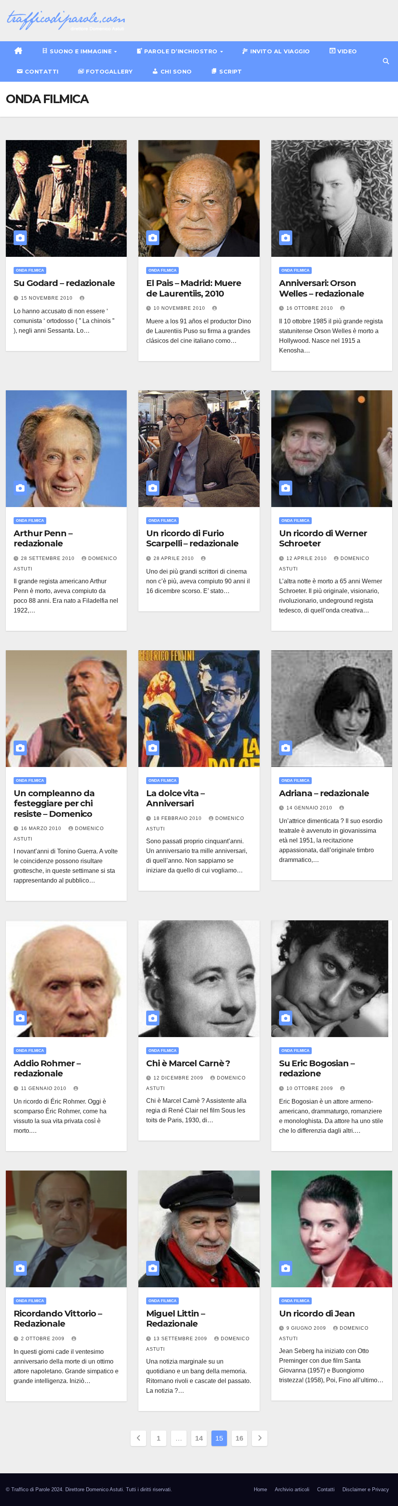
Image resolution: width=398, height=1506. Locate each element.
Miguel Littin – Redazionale (175, 1318)
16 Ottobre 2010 (310, 308)
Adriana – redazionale (324, 793)
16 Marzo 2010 (42, 828)
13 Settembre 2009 (181, 1338)
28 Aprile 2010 (175, 558)
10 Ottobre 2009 (310, 1088)
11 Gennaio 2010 (44, 1088)
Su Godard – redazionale (64, 283)
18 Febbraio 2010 (178, 818)
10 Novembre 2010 (180, 308)
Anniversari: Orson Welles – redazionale (321, 288)
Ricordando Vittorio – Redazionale (58, 1318)
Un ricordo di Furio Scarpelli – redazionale (192, 538)
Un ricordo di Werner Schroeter (323, 538)
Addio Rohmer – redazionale (47, 1068)
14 (198, 1438)
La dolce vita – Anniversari (175, 798)
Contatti (326, 1489)
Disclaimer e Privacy (365, 1489)
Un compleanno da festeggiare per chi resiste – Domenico (54, 803)
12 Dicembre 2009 (179, 1078)
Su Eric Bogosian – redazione (316, 1068)
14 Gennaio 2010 (310, 808)
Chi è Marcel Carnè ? (188, 1063)
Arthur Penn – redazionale (43, 538)
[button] (386, 61)
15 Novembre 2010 (47, 298)
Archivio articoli (292, 1489)
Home (260, 1489)
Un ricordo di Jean (317, 1313)
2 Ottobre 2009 (43, 1338)
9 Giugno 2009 (307, 1328)
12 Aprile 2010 (307, 558)
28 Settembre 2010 (48, 558)
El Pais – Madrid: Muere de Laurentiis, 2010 (193, 288)
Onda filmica (30, 270)
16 (239, 1438)
